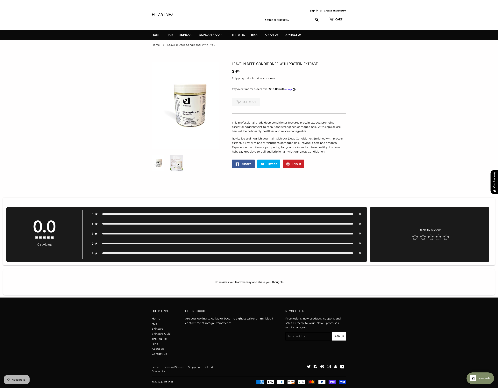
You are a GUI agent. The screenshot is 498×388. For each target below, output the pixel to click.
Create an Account (335, 10)
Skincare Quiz (209, 34)
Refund (208, 367)
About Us (271, 34)
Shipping (238, 78)
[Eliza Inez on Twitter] (309, 367)
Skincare (186, 34)
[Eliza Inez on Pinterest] (322, 367)
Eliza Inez (163, 14)
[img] (44, 238)
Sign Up (339, 336)
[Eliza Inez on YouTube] (342, 367)
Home (156, 34)
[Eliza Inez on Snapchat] (336, 367)
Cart (338, 19)
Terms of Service (174, 367)
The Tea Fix (237, 34)
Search (156, 367)
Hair (170, 34)
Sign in (314, 10)
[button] (226, 214)
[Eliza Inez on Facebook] (315, 367)
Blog (254, 34)
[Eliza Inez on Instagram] (329, 367)
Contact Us (293, 34)
